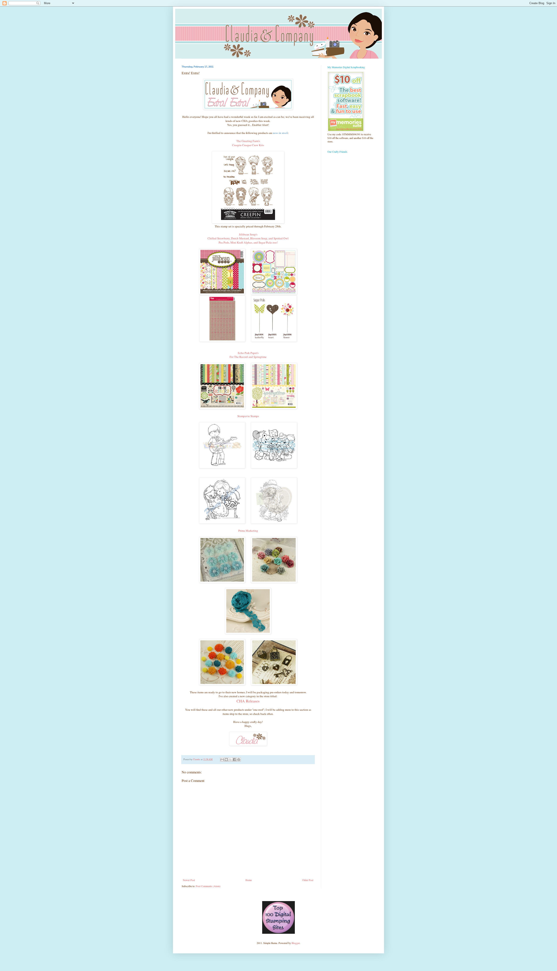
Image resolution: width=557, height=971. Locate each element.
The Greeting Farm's (248, 141)
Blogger (296, 943)
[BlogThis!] (226, 759)
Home (248, 880)
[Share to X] (230, 759)
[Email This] (222, 759)
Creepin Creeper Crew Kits (248, 145)
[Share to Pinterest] (239, 759)
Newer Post (189, 880)
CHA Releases (248, 701)
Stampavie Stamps (248, 416)
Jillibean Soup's (248, 234)
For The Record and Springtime (248, 357)
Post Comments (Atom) (208, 886)
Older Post (307, 880)
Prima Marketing (248, 531)
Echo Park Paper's (248, 353)
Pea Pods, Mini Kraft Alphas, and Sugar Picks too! (248, 242)
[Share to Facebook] (234, 759)
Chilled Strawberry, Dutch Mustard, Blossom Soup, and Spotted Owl (248, 238)
